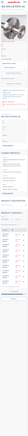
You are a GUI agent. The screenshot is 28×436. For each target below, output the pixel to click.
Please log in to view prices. (14, 83)
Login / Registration (9, 102)
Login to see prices (18, 234)
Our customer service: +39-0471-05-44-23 (13, 105)
